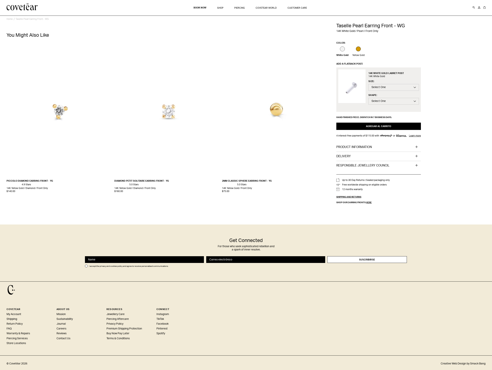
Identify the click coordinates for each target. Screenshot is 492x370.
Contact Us (63, 338)
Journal (61, 324)
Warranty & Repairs (18, 333)
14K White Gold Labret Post (386, 73)
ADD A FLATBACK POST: (349, 64)
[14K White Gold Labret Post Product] (352, 86)
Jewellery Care (115, 314)
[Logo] (22, 7)
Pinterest (162, 328)
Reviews (61, 333)
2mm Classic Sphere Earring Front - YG (247, 181)
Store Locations (16, 343)
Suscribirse (367, 259)
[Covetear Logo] (11, 290)
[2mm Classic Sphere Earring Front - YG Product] (275, 111)
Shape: (372, 95)
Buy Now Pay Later (117, 333)
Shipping (12, 319)
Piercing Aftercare (117, 319)
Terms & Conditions (118, 338)
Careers (61, 328)
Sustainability (65, 319)
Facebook (162, 324)
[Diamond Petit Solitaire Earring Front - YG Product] (167, 111)
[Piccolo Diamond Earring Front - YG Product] (59, 111)
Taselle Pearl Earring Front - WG (32, 19)
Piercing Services (17, 338)
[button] (220, 8)
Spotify (160, 333)
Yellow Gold (358, 55)
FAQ (9, 328)
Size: (371, 81)
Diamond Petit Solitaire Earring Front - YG (141, 181)
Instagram (162, 314)
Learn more (415, 136)
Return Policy (15, 324)
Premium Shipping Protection (124, 328)
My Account (14, 314)
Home (10, 19)
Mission (61, 314)
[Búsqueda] (473, 7)
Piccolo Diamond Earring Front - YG (30, 181)
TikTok (160, 319)
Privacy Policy (114, 324)
